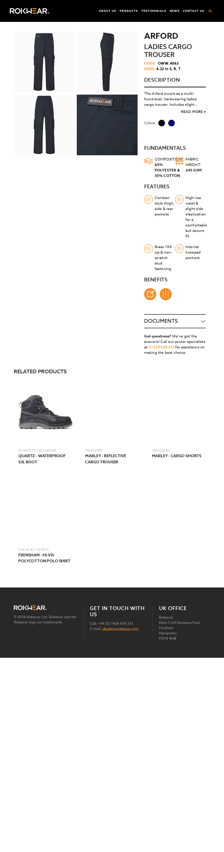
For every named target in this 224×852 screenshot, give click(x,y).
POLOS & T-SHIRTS (33, 549)
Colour (149, 123)
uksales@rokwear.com (120, 629)
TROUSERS (94, 450)
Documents (161, 321)
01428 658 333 (161, 347)
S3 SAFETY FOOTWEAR (37, 450)
